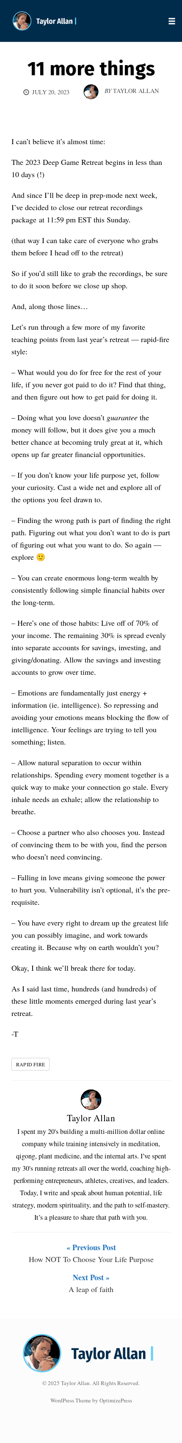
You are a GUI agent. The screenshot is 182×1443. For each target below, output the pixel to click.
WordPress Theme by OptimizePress (91, 1400)
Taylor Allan (91, 1118)
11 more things (91, 69)
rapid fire (30, 1064)
